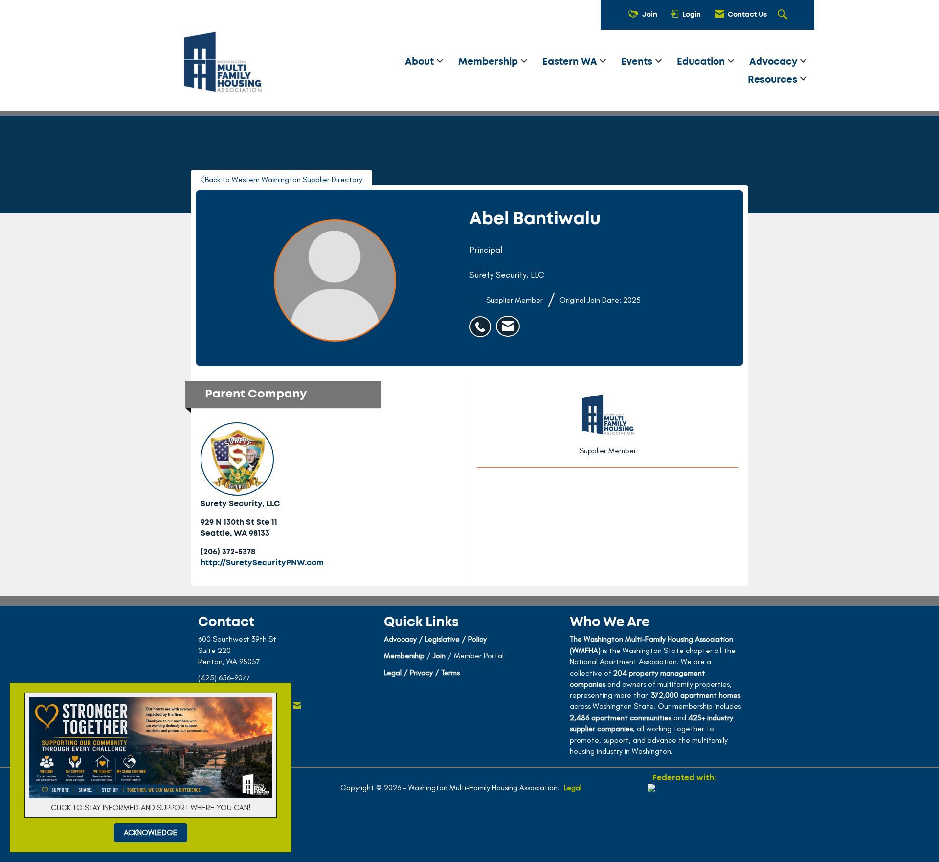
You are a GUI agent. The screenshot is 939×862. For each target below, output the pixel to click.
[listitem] (483, 321)
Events (638, 62)
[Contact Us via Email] (297, 706)
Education (702, 62)
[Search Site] (784, 15)
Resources (774, 80)
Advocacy (774, 62)
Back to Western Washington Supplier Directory (283, 179)
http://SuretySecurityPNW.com (262, 563)
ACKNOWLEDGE (151, 832)
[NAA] (684, 819)
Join (439, 655)
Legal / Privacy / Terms (422, 672)
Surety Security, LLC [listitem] (240, 504)
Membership (489, 62)
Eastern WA (570, 62)
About (420, 62)
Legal (572, 787)
